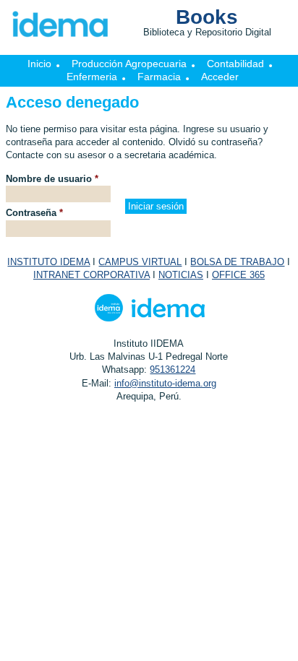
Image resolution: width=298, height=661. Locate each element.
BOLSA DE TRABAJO (237, 261)
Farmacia (159, 76)
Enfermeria (92, 76)
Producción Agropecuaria (129, 63)
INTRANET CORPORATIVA (91, 274)
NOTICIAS (180, 274)
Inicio (39, 63)
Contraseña (34, 212)
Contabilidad (235, 63)
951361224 (172, 369)
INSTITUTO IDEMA (48, 261)
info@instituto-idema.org (165, 383)
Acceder (220, 76)
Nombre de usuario (52, 178)
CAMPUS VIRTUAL (140, 261)
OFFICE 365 (238, 274)
